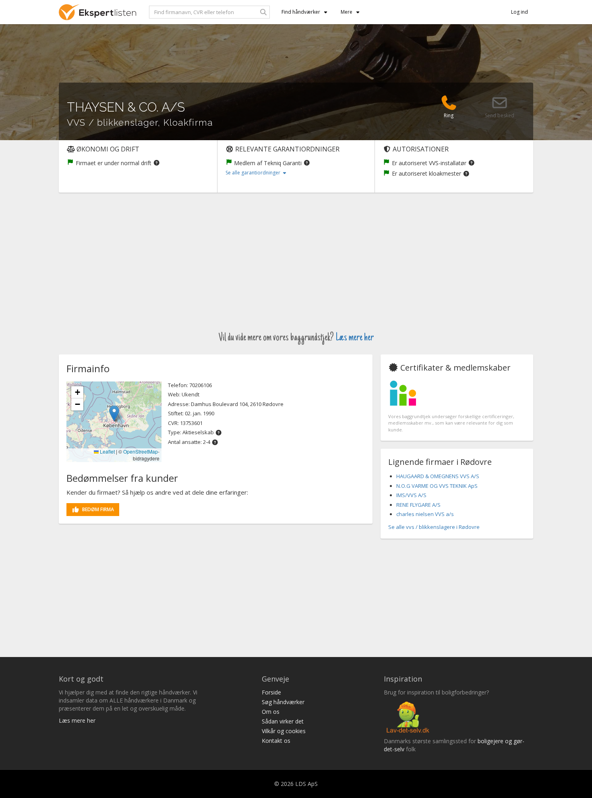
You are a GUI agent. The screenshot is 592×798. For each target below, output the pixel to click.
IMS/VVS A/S (411, 495)
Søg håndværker (283, 702)
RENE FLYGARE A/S (418, 504)
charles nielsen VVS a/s (425, 514)
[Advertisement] (296, 267)
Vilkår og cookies (284, 731)
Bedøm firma (98, 509)
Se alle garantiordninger (254, 172)
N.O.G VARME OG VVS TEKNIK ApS (437, 485)
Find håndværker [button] (301, 11)
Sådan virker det (283, 721)
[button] (114, 413)
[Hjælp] (156, 162)
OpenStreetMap (140, 451)
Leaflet (107, 451)
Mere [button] (346, 11)
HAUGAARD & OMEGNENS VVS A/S (437, 476)
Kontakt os (276, 740)
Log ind (519, 11)
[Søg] (263, 12)
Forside (271, 692)
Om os (270, 711)
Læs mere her (354, 338)
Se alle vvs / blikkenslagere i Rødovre (434, 527)
